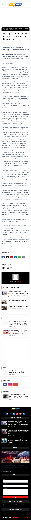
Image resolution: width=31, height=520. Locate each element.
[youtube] (15, 384)
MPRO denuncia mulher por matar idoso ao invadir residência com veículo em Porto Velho (18, 440)
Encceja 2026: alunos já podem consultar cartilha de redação (17, 371)
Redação (18, 281)
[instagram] (10, 384)
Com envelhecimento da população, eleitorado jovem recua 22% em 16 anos (18, 301)
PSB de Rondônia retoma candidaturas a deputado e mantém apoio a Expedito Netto (18, 431)
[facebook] (5, 384)
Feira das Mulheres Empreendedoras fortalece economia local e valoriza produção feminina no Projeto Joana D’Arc (18, 332)
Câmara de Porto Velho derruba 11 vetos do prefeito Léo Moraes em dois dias (18, 307)
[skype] (14, 414)
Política (10, 28)
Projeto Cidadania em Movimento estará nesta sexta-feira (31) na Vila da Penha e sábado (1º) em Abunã (18, 323)
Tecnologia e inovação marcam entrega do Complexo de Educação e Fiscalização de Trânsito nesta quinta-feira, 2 (18, 396)
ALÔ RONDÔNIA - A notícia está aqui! (19, 517)
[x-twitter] (10, 414)
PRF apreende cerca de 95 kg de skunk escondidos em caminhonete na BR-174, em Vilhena (15, 467)
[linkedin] (24, 414)
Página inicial (5, 28)
